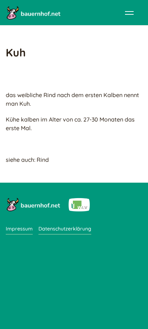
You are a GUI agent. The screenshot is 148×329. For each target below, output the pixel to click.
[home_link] (33, 12)
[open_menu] (129, 12)
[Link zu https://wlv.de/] (79, 204)
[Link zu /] (33, 204)
